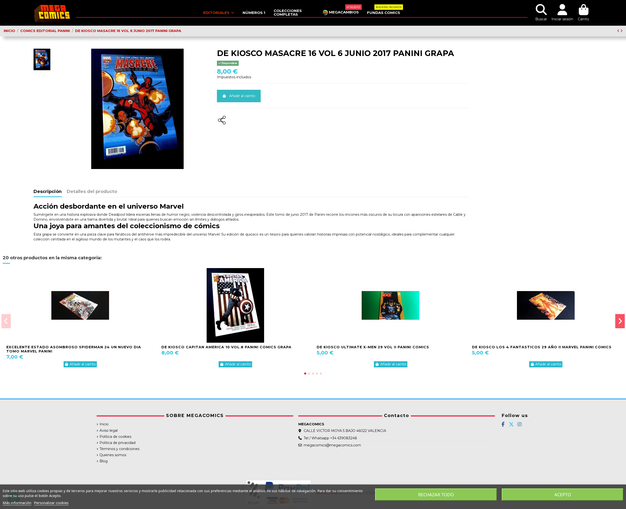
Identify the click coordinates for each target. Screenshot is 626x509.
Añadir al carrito (242, 96)
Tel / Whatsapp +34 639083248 (330, 438)
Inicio (104, 424)
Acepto (562, 495)
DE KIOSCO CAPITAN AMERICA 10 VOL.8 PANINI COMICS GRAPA (226, 347)
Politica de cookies (115, 436)
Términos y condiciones (119, 449)
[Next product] (621, 31)
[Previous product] (618, 31)
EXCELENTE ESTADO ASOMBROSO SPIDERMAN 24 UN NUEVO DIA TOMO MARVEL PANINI (73, 349)
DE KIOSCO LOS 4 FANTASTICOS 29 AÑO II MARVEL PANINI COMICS (542, 347)
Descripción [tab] (48, 191)
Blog (104, 461)
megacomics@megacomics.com (332, 445)
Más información (17, 502)
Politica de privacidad (117, 443)
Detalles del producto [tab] (92, 191)
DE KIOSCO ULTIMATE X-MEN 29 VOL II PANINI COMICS (373, 347)
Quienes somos (113, 455)
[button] (305, 373)
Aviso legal (109, 430)
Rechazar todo (436, 495)
